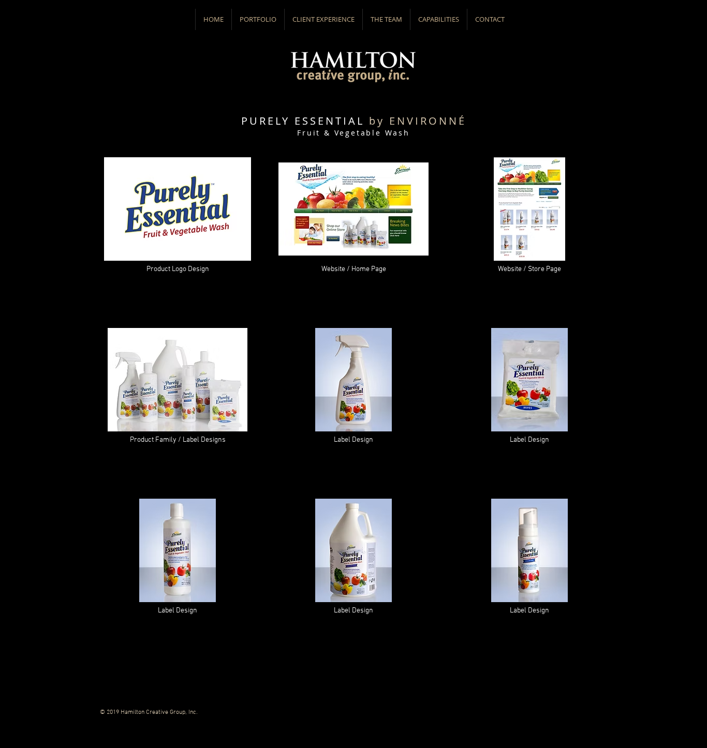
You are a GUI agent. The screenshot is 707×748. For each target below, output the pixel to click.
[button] (257, 19)
